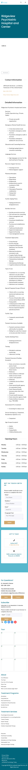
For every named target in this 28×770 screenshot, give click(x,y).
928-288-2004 (5, 585)
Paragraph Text (9, 513)
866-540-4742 (7, 91)
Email (7, 507)
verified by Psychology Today (9, 762)
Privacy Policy (5, 755)
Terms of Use (5, 757)
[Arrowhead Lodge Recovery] (4, 2)
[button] (21, 2)
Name (7, 495)
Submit (9, 522)
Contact (18, 597)
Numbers (8, 501)
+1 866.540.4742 (14, 545)
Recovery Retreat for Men (8, 758)
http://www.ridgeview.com (11, 95)
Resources (4, 760)
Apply (6, 597)
